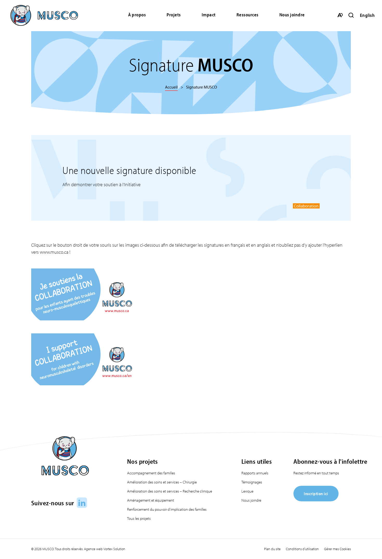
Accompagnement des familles (151, 472)
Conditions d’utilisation (302, 549)
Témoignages (251, 482)
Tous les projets (139, 518)
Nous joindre (292, 15)
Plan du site (272, 549)
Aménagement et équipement (150, 500)
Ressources (247, 15)
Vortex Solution (114, 549)
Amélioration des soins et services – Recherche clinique (169, 491)
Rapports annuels (254, 472)
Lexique (247, 491)
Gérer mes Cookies (337, 549)
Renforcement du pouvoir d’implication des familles (167, 509)
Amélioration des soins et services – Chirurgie (162, 482)
